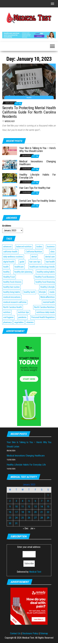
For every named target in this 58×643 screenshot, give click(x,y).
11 (22, 506)
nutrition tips (23, 312)
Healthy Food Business (45, 277)
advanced (7, 246)
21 (41, 512)
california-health (10, 251)
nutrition (7, 312)
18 (22, 512)
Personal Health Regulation (43, 317)
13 (35, 506)
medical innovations (12, 297)
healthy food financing (45, 282)
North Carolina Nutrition (44, 307)
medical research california (14, 302)
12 (29, 506)
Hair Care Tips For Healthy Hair (34, 187)
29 (48, 517)
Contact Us (15, 633)
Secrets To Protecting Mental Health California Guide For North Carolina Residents (29, 112)
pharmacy (7, 322)
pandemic (22, 317)
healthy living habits (11, 292)
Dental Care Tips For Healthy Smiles (37, 200)
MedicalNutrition (47, 297)
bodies (39, 246)
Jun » (32, 528)
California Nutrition (34, 251)
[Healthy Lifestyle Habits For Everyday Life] (9, 177)
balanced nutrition (24, 246)
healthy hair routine (11, 287)
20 (35, 512)
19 (29, 512)
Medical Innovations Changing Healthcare (37, 163)
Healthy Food (9, 277)
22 (48, 512)
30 (10, 523)
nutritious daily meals (45, 312)
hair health (50, 261)
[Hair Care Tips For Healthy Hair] (9, 191)
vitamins (30, 322)
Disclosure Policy (30, 633)
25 (22, 517)
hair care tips (34, 261)
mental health (49, 302)
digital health (8, 261)
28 (41, 517)
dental (34, 256)
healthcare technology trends (42, 266)
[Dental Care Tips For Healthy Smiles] (9, 204)
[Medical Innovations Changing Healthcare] (9, 164)
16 (10, 512)
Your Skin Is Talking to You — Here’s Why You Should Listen (37, 149)
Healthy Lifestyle (47, 287)
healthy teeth (29, 292)
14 (41, 506)
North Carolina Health (12, 307)
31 (16, 523)
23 (10, 517)
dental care (50, 256)
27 (35, 517)
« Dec (25, 528)
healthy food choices (12, 282)
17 (16, 512)
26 (29, 517)
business (51, 246)
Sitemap (44, 633)
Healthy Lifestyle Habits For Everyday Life (37, 176)
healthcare (19, 266)
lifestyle (42, 292)
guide (22, 261)
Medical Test (35, 571)
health (6, 266)
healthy (6, 271)
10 (16, 506)
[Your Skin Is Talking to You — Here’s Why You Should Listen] (9, 150)
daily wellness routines (13, 256)
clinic (52, 251)
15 (48, 506)
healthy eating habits (46, 271)
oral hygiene (8, 317)
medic (52, 292)
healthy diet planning (23, 271)
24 (16, 517)
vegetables (19, 322)
